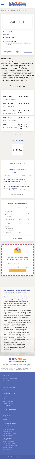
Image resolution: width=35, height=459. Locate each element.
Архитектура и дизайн (8, 441)
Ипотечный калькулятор (9, 431)
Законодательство (7, 435)
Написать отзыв (28, 52)
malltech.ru (6, 34)
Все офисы (17, 135)
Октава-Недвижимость (26, 190)
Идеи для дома (7, 449)
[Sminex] (17, 149)
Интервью (5, 386)
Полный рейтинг (17, 238)
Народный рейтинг (7, 414)
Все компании (6, 405)
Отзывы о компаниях (8, 412)
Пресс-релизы (6, 380)
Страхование (6, 427)
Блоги (4, 382)
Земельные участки (8, 403)
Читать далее (14, 188)
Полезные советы (7, 447)
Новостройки (6, 396)
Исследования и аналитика (9, 387)
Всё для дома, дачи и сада (10, 445)
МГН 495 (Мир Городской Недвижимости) (9, 232)
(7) (7, 53)
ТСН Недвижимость (10, 219)
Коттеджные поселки (8, 401)
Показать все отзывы (17, 195)
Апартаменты (6, 398)
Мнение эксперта (7, 384)
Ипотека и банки (7, 426)
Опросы (5, 419)
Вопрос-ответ (6, 415)
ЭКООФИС (8, 223)
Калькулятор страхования (9, 433)
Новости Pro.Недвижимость (10, 378)
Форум (4, 417)
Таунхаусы (5, 400)
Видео (4, 389)
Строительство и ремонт (9, 443)
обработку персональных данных (21, 267)
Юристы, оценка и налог (9, 429)
